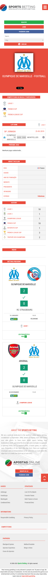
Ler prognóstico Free (22, 335)
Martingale (4, 499)
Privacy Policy (28, 517)
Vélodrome (41, 196)
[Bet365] (14, 319)
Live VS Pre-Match (30, 492)
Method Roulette (29, 544)
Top (44, 480)
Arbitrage (4, 492)
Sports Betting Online (17, 7)
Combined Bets (5, 502)
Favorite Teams (29, 495)
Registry (24, 22)
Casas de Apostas (8, 551)
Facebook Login (24, 31)
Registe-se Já (24, 471)
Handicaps (4, 495)
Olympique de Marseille (23, 284)
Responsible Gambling (8, 517)
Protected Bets (29, 502)
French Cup (12, 109)
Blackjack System (8, 544)
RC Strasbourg (25, 310)
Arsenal (23, 361)
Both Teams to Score (31, 499)
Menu (45, 7)
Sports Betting (22, 563)
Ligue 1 (10, 103)
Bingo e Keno (28, 548)
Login (24, 27)
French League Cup (15, 114)
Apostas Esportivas (9, 548)
